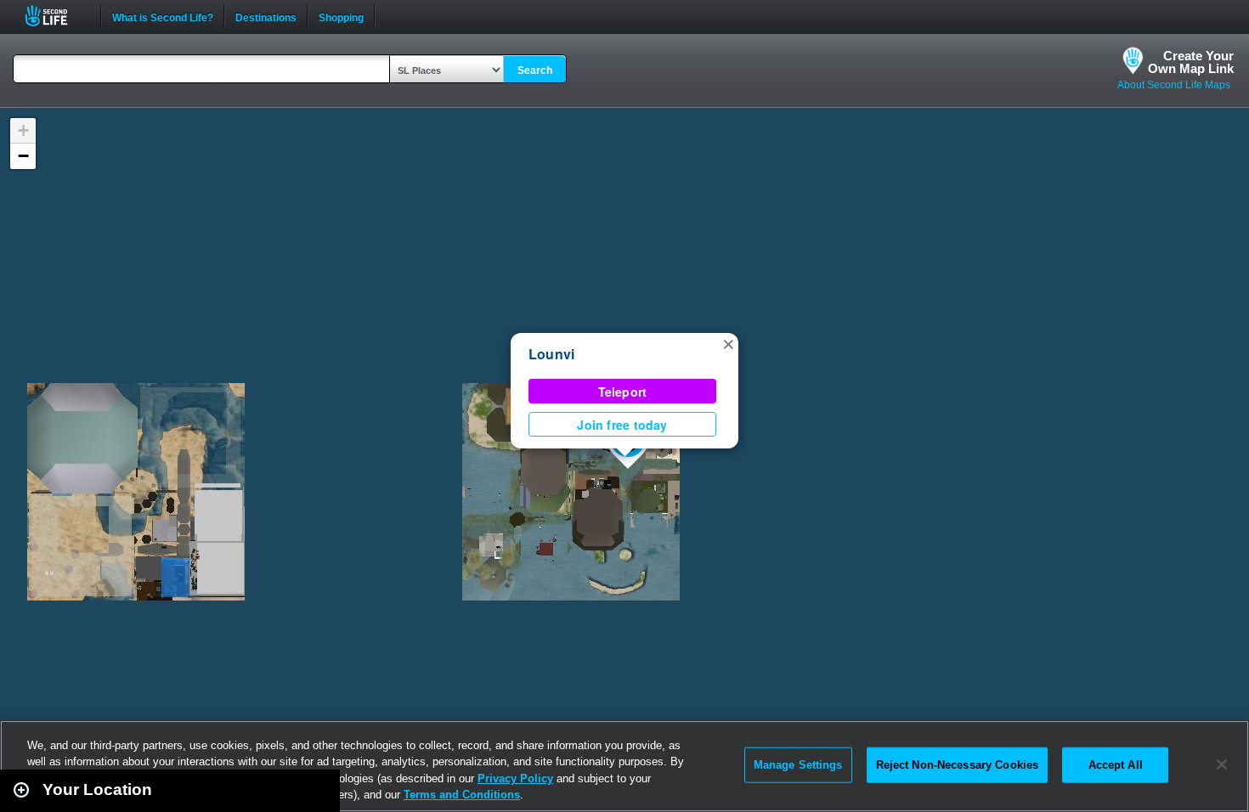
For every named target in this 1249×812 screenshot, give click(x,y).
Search (534, 70)
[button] (728, 343)
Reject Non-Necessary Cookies (957, 764)
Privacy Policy (515, 778)
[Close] (1222, 764)
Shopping (341, 16)
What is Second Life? (162, 16)
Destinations (266, 16)
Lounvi (551, 354)
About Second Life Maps (1173, 85)
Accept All (1115, 764)
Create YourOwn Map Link (1191, 62)
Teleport (622, 391)
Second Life (56, 15)
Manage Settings (798, 764)
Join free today (622, 424)
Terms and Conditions (462, 794)
